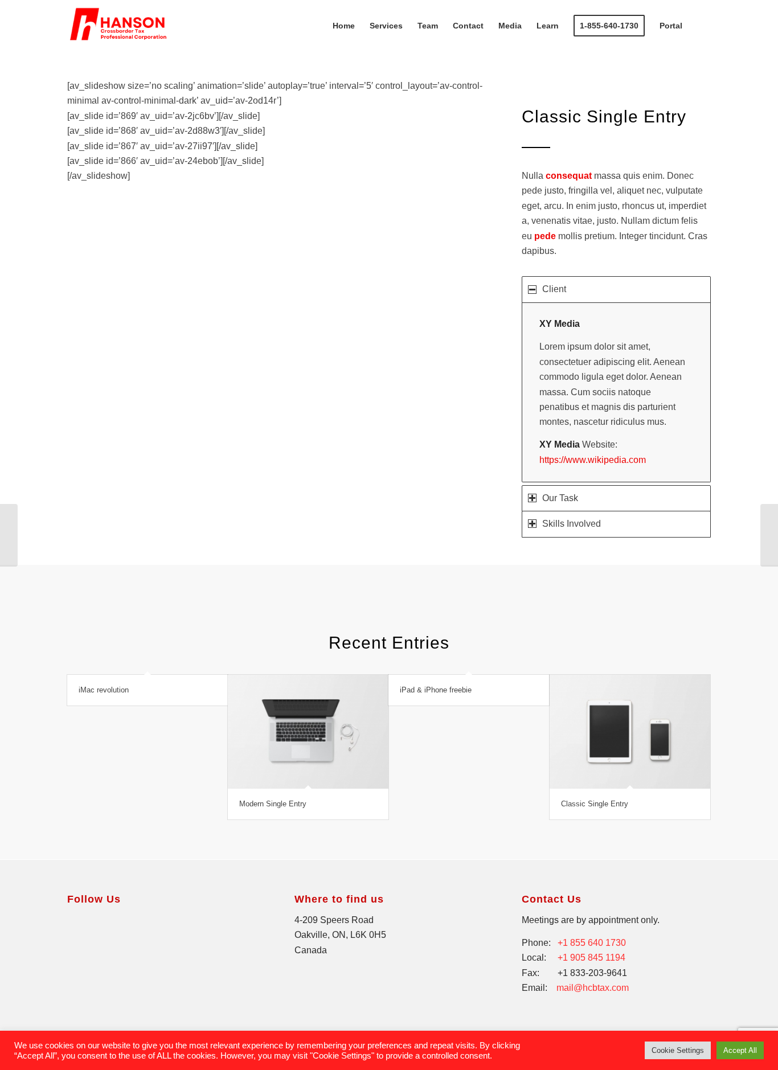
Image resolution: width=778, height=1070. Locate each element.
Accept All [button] (740, 1050)
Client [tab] (554, 289)
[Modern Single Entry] (308, 732)
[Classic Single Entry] (630, 732)
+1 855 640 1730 (592, 943)
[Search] (700, 25)
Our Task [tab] (560, 498)
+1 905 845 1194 (591, 957)
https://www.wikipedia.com (592, 460)
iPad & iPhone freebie (436, 690)
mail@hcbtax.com (592, 988)
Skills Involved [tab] (571, 523)
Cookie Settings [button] (678, 1050)
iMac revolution (104, 690)
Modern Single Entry (272, 804)
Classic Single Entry (594, 804)
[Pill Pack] (9, 535)
